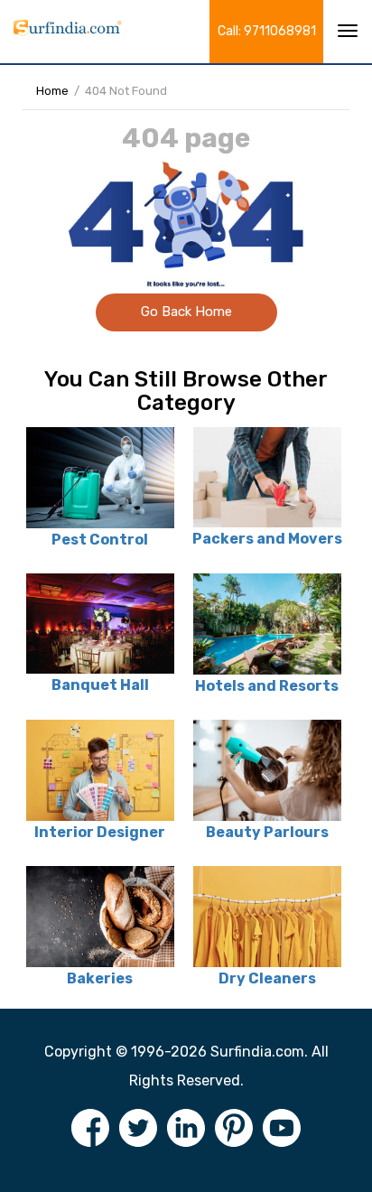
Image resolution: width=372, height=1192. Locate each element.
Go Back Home (186, 311)
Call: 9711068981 (267, 31)
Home (52, 91)
